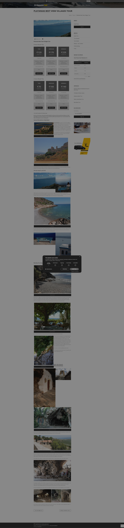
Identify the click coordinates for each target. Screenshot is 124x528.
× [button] (79, 256)
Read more (62, 260)
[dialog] (62, 264)
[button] (48, 269)
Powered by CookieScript (75, 271)
